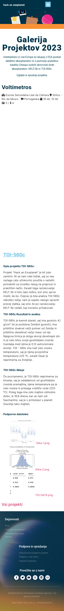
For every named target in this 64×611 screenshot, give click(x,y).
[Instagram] (35, 577)
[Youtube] (29, 577)
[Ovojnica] (47, 577)
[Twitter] (22, 577)
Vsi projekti (12, 504)
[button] (48, 4)
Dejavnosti (12, 519)
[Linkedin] (41, 577)
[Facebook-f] (16, 577)
